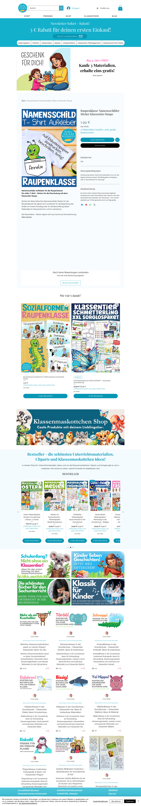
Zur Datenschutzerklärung (28, 803)
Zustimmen (130, 801)
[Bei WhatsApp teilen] (90, 204)
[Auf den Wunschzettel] (117, 140)
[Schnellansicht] (45, 337)
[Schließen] (138, 801)
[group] (70, 351)
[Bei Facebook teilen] (82, 204)
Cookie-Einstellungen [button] (100, 801)
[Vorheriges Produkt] (18, 512)
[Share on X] (94, 204)
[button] (120, 8)
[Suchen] (61, 8)
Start (23, 101)
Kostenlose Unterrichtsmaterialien (34, 640)
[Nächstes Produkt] (123, 512)
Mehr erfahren (27, 217)
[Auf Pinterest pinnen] (86, 204)
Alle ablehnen (116, 801)
